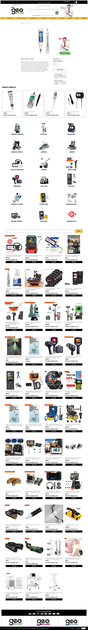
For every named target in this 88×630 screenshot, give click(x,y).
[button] (75, 2)
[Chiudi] (86, 628)
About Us (4, 1)
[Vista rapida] (34, 244)
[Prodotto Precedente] (0, 103)
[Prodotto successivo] (87, 103)
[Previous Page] (41, 607)
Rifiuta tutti (78, 628)
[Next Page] (46, 607)
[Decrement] (54, 66)
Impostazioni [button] (73, 628)
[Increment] (57, 66)
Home (22, 22)
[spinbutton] (55, 66)
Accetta (83, 628)
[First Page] (39, 607)
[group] (44, 103)
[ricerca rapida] (57, 12)
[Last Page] (48, 607)
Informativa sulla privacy (44, 628)
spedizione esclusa (60, 61)
